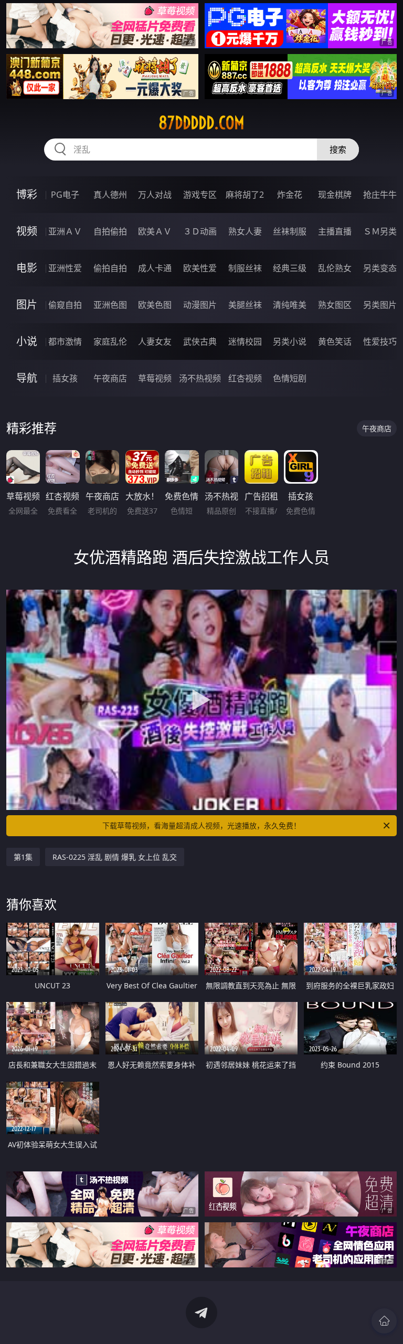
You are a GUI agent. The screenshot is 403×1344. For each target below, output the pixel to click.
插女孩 (65, 378)
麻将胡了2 (245, 194)
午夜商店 (110, 378)
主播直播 (335, 231)
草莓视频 (155, 378)
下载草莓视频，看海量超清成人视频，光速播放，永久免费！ (201, 825)
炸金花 (289, 194)
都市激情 (65, 341)
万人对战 (155, 194)
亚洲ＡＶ (65, 231)
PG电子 (65, 194)
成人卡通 (155, 268)
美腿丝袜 (245, 305)
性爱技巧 (380, 341)
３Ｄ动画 (200, 231)
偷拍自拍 (110, 268)
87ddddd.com (201, 122)
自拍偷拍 (110, 231)
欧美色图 (155, 305)
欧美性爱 (200, 268)
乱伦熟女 (335, 268)
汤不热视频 (200, 378)
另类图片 (380, 305)
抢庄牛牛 (380, 194)
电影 (26, 268)
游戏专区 (200, 194)
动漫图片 (200, 305)
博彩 (26, 194)
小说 (26, 341)
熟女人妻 (245, 231)
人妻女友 (155, 341)
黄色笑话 (335, 341)
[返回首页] (384, 1321)
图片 (26, 304)
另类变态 (380, 268)
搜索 (338, 149)
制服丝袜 (245, 268)
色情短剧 (289, 378)
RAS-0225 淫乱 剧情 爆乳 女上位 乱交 (114, 857)
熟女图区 (335, 305)
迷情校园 (245, 341)
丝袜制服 (289, 231)
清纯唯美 (289, 305)
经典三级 (289, 268)
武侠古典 (200, 341)
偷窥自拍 (65, 305)
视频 (26, 231)
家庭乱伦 (110, 341)
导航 (26, 378)
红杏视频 (245, 378)
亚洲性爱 (65, 268)
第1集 (23, 857)
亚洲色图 (110, 305)
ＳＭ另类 (380, 231)
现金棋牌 (335, 194)
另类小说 (289, 341)
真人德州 (110, 194)
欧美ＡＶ (155, 231)
